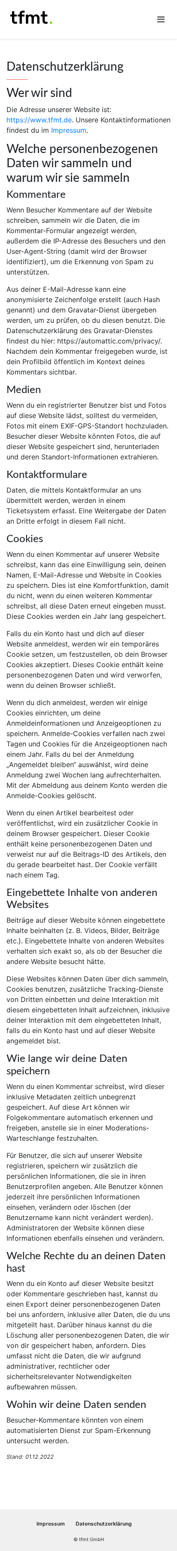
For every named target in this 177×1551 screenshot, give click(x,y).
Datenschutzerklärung (104, 1523)
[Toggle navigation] (161, 19)
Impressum (68, 130)
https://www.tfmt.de (39, 119)
